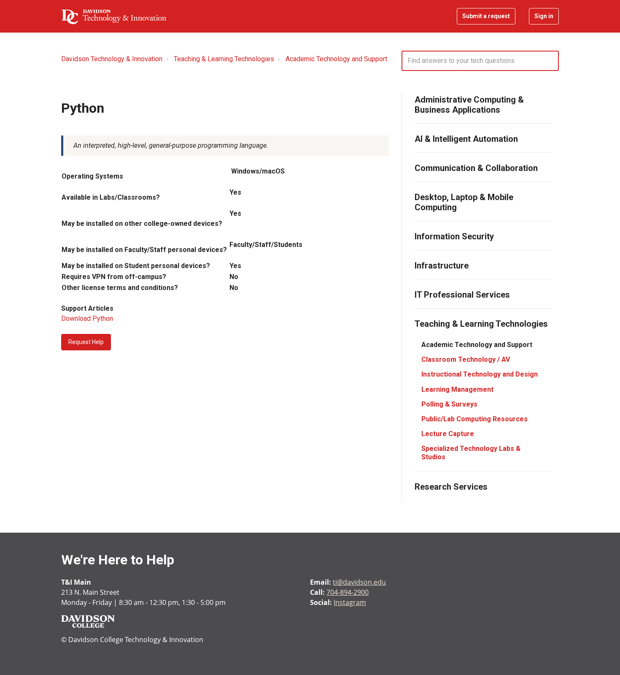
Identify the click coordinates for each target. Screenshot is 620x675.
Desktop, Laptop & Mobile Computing (464, 202)
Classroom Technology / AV (465, 359)
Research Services (451, 487)
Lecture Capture (447, 434)
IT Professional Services (462, 295)
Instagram (350, 602)
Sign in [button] (543, 16)
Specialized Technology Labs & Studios (470, 453)
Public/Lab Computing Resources (474, 419)
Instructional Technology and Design (479, 374)
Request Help (86, 342)
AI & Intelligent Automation (466, 139)
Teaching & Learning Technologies (224, 59)
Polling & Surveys (449, 404)
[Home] (114, 16)
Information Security (454, 236)
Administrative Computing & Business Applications (469, 105)
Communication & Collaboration (476, 168)
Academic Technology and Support (336, 59)
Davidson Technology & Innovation (111, 59)
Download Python (87, 318)
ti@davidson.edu (359, 582)
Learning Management (457, 389)
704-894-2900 (347, 592)
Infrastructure (442, 265)
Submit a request (486, 16)
